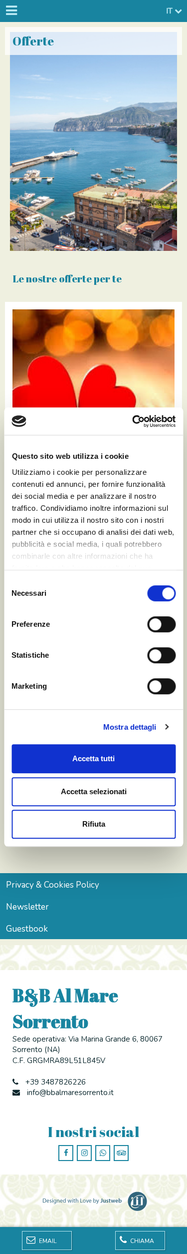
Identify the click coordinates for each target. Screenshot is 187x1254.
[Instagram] (84, 1153)
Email (46, 1241)
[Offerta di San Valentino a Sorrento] (93, 370)
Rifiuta (93, 824)
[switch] (161, 624)
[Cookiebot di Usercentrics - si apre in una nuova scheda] (133, 421)
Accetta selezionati (94, 791)
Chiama (141, 1241)
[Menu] (11, 11)
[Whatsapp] (102, 1153)
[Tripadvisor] (121, 1153)
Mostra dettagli (130, 727)
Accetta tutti (93, 758)
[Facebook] (65, 1153)
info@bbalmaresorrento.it (70, 1093)
